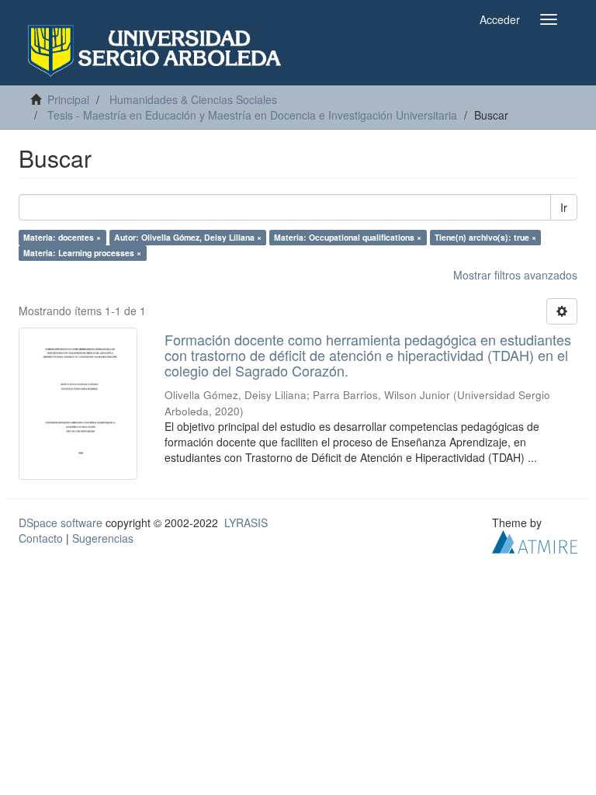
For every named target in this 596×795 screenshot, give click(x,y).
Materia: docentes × (62, 237)
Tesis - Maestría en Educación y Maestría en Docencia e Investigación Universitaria (252, 115)
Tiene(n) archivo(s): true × (485, 237)
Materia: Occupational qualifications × (347, 237)
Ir (563, 207)
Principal (68, 99)
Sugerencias (102, 538)
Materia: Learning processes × (82, 253)
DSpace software (60, 522)
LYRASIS (246, 522)
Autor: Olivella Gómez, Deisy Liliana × (188, 237)
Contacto (41, 538)
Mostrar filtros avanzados (515, 275)
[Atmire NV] (534, 540)
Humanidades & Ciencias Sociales (193, 99)
